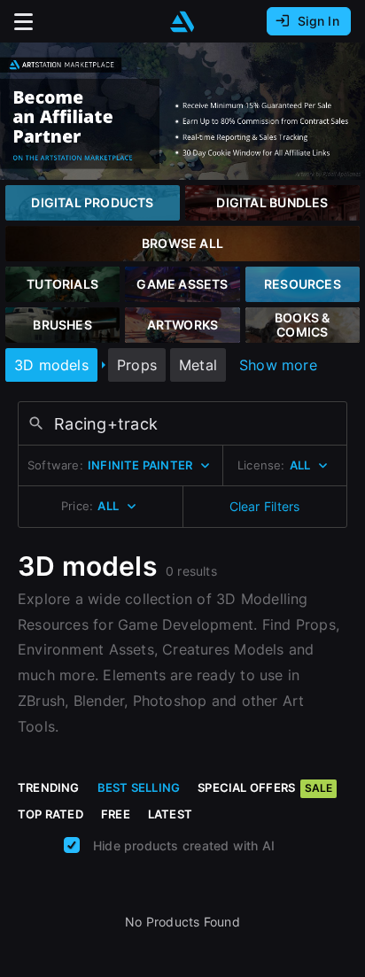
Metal (198, 365)
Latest (170, 814)
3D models (51, 365)
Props (137, 365)
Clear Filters (264, 506)
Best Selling (139, 787)
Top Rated (50, 814)
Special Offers (265, 787)
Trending (49, 787)
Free (115, 814)
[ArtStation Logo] (182, 22)
